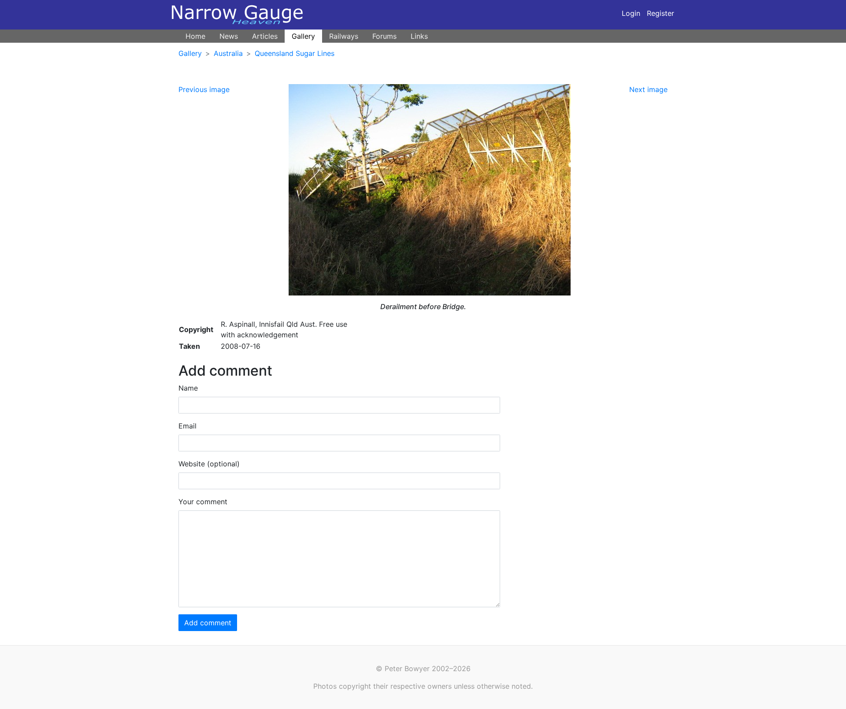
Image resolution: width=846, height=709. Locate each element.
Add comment (207, 622)
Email (187, 425)
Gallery (303, 36)
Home (195, 36)
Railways (343, 36)
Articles (265, 36)
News (228, 36)
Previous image (204, 89)
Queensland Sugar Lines (294, 53)
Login (631, 13)
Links (419, 36)
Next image (648, 89)
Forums (384, 36)
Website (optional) (209, 463)
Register (660, 13)
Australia (228, 53)
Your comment (202, 501)
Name (188, 388)
